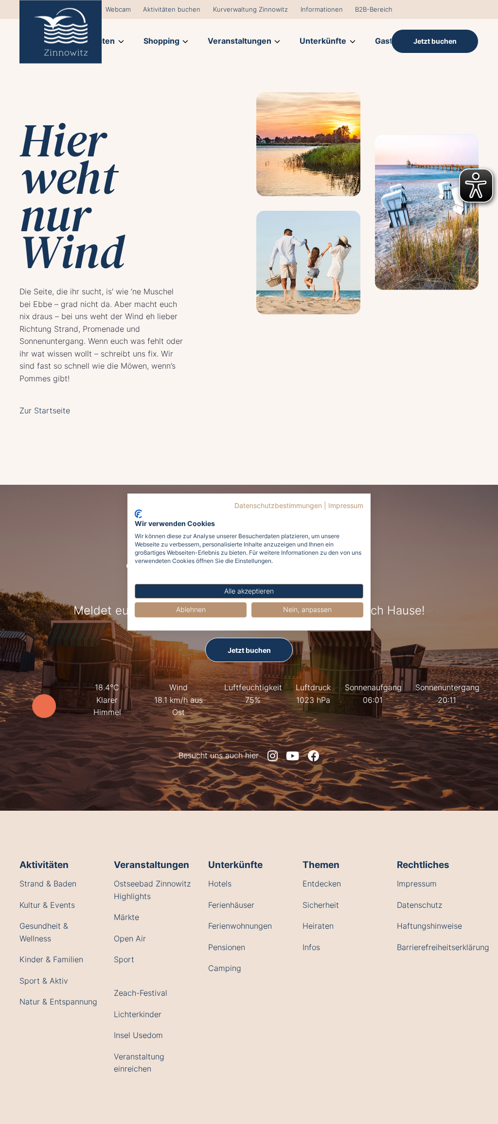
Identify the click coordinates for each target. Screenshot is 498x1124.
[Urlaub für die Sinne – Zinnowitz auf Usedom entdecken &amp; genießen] (60, 31)
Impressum (345, 506)
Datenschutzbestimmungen (278, 506)
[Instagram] (272, 756)
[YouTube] (292, 756)
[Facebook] (314, 756)
